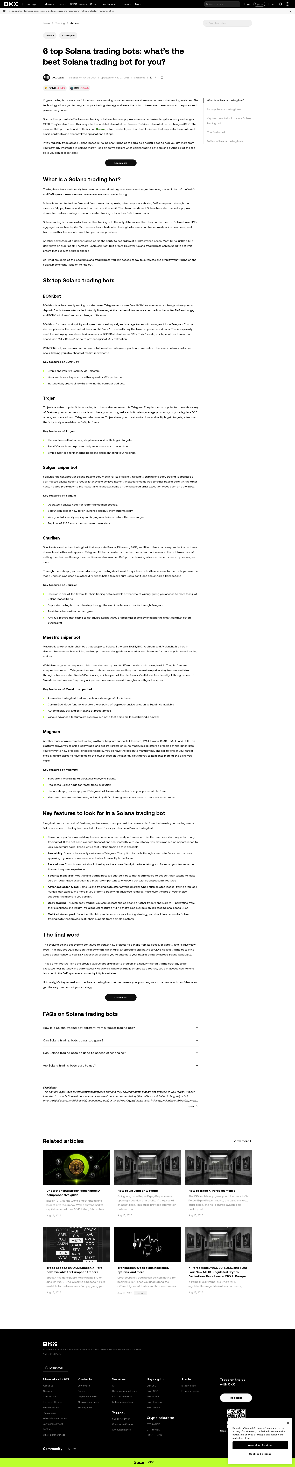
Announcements (121, 1429)
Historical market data (124, 1391)
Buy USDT (152, 1385)
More (138, 4)
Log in (247, 4)
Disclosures (49, 1413)
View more (241, 1141)
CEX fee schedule (122, 1396)
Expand (191, 1106)
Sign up (259, 4)
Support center (121, 1418)
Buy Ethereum (155, 1402)
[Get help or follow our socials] (287, 4)
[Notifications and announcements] (280, 4)
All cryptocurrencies (89, 1402)
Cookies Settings (260, 1454)
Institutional (109, 4)
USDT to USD (154, 1435)
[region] (260, 1441)
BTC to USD (153, 1424)
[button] (206, 23)
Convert (82, 1391)
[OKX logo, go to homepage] (11, 4)
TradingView (85, 1407)
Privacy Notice (51, 1407)
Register (236, 1397)
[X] (69, 1449)
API (114, 1385)
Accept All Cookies (260, 1445)
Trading (60, 23)
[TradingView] (74, 1449)
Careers (47, 1391)
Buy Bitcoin (153, 1396)
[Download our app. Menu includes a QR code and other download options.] (274, 4)
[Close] (288, 1423)
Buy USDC (152, 1391)
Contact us (49, 1396)
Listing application (122, 1402)
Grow (93, 4)
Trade (60, 4)
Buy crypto (32, 4)
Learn (126, 4)
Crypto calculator (87, 1396)
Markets (49, 4)
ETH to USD (153, 1429)
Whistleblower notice (55, 1418)
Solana (101, 129)
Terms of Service (52, 1402)
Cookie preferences (54, 1434)
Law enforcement (53, 1423)
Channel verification (123, 1424)
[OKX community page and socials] (80, 1449)
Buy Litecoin (153, 1407)
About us (48, 1385)
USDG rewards (78, 4)
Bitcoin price (188, 1385)
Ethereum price (190, 1391)
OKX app (48, 1429)
